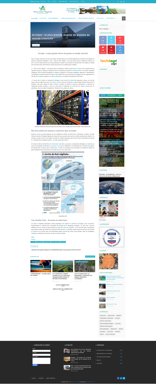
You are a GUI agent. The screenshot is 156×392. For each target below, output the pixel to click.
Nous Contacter (50, 378)
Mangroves (114, 329)
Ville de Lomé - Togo (111, 304)
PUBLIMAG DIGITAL (90, 382)
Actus (103, 95)
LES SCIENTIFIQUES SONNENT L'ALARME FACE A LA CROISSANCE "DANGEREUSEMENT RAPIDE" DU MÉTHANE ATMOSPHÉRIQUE (61, 276)
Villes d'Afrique (110, 334)
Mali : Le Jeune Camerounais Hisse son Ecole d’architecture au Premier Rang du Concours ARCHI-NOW (81, 367)
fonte (65, 227)
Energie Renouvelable (68, 18)
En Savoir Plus (90, 256)
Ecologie (117, 323)
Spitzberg (58, 76)
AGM (32, 237)
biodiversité (77, 70)
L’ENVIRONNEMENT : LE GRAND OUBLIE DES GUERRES (40, 274)
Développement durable (106, 323)
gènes (60, 149)
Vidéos (120, 95)
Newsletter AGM (63, 1)
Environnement (53, 18)
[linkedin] (121, 1)
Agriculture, (41, 42)
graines (39, 134)
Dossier (54, 1)
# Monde (63, 242)
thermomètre (61, 229)
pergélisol (71, 227)
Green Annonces (74, 1)
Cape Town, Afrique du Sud (113, 291)
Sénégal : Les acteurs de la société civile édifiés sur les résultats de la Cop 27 (81, 359)
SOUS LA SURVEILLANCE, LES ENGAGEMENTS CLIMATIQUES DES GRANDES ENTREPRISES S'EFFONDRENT (83, 276)
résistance (35, 231)
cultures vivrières (56, 82)
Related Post (35, 256)
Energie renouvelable (106, 326)
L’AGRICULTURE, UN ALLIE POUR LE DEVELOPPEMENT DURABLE (110, 161)
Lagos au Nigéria (110, 297)
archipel (40, 76)
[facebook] (118, 1)
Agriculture (111, 315)
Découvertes (111, 18)
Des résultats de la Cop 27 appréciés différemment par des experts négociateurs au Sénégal (81, 351)
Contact (83, 1)
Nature (121, 329)
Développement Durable (86, 18)
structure (53, 146)
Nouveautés (112, 95)
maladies (90, 144)
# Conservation (55, 242)
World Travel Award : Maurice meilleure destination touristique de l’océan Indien (115, 278)
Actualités (43, 18)
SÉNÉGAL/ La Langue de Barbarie (114, 284)
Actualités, (36, 42)
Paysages (102, 331)
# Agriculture (47, 242)
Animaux (119, 315)
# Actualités (39, 242)
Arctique (79, 68)
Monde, (54, 42)
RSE (49, 1)
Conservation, (48, 42)
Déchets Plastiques (105, 321)
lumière (44, 147)
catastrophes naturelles (58, 144)
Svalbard (52, 76)
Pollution (100, 18)
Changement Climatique (59, 261)
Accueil (35, 18)
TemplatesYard (75, 382)
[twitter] (124, 1)
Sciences (117, 331)
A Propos (43, 1)
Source (33, 239)
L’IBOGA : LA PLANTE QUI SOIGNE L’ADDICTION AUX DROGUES (109, 102)
